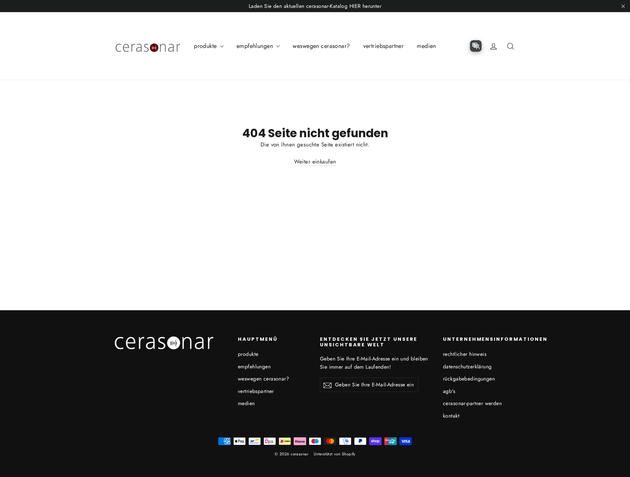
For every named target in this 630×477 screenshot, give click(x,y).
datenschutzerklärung (467, 366)
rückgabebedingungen (469, 378)
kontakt (451, 416)
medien (426, 46)
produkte (206, 46)
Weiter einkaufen (315, 161)
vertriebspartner (383, 46)
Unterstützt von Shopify (334, 454)
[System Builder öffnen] (476, 46)
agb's (449, 391)
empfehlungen (256, 46)
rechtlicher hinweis (464, 354)
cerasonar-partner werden (472, 403)
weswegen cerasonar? (321, 46)
